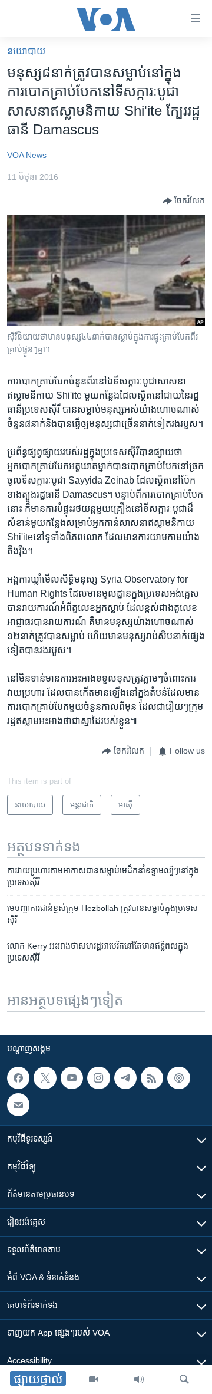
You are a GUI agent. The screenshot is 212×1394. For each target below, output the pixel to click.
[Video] (93, 1379)
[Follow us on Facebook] (18, 1078)
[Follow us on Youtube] (72, 1078)
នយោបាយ (26, 51)
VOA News (27, 155)
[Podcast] (178, 1078)
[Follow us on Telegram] (125, 1078)
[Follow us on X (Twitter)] (45, 1078)
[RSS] (152, 1078)
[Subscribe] (18, 1104)
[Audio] (139, 1379)
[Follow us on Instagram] (98, 1078)
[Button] (184, 201)
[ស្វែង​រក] (184, 1379)
